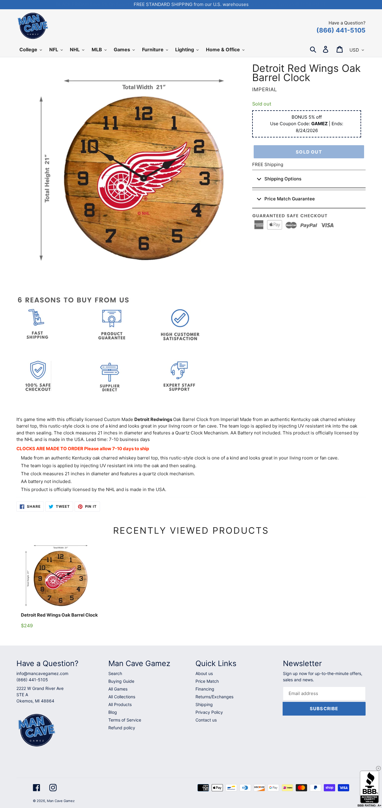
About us (204, 673)
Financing (204, 688)
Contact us (206, 719)
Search (115, 673)
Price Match (207, 681)
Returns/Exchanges (214, 696)
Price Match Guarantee (289, 199)
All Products (120, 704)
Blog (112, 712)
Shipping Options (282, 179)
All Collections (121, 696)
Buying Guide (121, 681)
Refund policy (121, 727)
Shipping (204, 704)
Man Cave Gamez (61, 801)
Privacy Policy (209, 712)
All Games (117, 688)
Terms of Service (124, 719)
